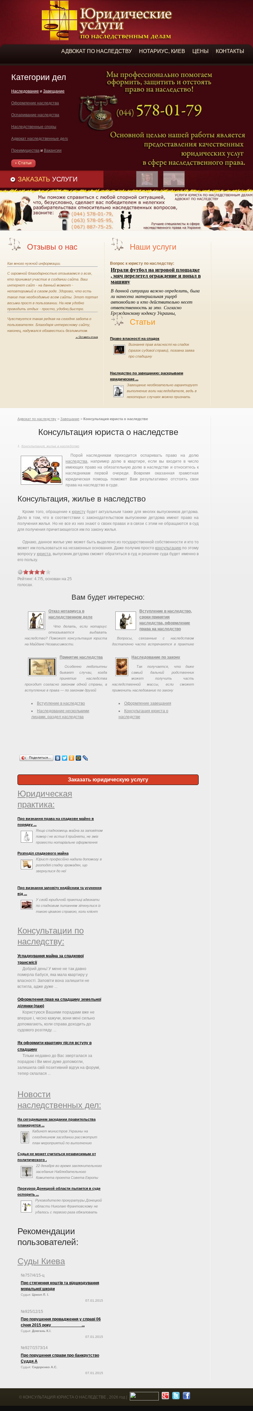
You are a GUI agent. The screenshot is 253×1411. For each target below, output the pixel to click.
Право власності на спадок (134, 338)
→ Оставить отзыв (86, 337)
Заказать (47, 179)
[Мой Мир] (78, 758)
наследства (76, 461)
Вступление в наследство (61, 703)
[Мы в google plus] (164, 1397)
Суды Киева (41, 1261)
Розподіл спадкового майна (43, 853)
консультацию (168, 548)
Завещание (69, 419)
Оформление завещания (147, 703)
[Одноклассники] (71, 758)
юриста (44, 554)
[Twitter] (64, 758)
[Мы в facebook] (185, 1397)
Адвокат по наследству (36, 419)
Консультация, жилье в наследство (50, 446)
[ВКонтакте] (57, 758)
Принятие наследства (81, 657)
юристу (78, 511)
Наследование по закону (155, 657)
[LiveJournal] (85, 758)
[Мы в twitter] (175, 1397)
